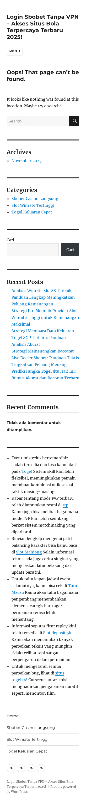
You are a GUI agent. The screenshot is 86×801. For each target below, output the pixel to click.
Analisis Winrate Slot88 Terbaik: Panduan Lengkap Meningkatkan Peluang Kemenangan (43, 297)
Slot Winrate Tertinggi (32, 205)
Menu (14, 51)
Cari (10, 239)
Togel (27, 471)
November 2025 (26, 160)
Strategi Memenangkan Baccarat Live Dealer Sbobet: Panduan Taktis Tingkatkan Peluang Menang (45, 358)
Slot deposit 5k (57, 632)
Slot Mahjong (29, 552)
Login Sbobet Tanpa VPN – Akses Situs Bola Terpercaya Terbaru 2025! (43, 26)
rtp (65, 505)
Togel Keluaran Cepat (31, 212)
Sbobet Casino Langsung (34, 198)
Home (13, 716)
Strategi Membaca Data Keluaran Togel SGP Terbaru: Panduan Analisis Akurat (42, 337)
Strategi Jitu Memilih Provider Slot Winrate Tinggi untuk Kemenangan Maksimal (45, 317)
